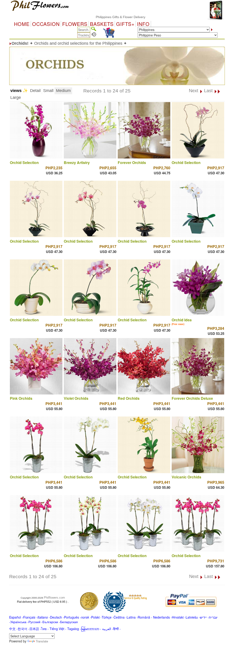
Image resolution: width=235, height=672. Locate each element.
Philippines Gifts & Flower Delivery (106, 17)
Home (22, 24)
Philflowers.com (54, 597)
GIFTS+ (125, 24)
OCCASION (46, 24)
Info (143, 24)
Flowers (74, 24)
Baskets (102, 24)
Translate (42, 641)
